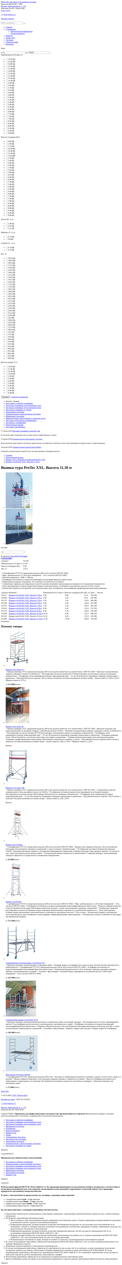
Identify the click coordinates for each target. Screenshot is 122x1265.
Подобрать (6, 397)
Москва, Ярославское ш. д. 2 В (13, 6)
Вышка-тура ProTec (14, 902)
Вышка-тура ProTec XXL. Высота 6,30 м (25, 603)
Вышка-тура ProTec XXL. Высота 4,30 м (25, 598)
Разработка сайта (8, 1099)
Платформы (10, 1129)
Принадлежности (13, 1131)
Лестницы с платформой (16, 423)
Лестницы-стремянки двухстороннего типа (23, 408)
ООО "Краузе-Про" (20, 1095)
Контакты (10, 44)
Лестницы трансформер (15, 427)
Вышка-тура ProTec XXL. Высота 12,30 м (26, 619)
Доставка (9, 40)
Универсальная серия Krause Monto (26, 447)
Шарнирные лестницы (15, 416)
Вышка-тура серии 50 (14, 726)
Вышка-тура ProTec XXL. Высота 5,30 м (25, 600)
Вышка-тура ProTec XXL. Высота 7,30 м (25, 606)
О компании (11, 29)
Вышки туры (11, 1133)
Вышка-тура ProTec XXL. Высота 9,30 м (25, 611)
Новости (9, 36)
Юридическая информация (21, 31)
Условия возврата (17, 34)
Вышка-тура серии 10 (14, 670)
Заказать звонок (7, 19)
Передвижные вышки (14, 425)
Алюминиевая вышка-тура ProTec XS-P (22, 1020)
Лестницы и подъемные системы (22, 2)
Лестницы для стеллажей (16, 1139)
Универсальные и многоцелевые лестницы (23, 414)
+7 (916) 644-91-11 (8, 15)
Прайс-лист (10, 38)
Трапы (8, 1135)
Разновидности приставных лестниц (27, 439)
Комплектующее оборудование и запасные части (26, 418)
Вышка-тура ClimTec (14, 845)
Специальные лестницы (15, 1137)
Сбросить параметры (19, 397)
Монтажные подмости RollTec (18, 1075)
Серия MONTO (15, 556)
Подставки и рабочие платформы (19, 403)
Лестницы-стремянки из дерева (18, 410)
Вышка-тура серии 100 (15, 788)
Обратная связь (12, 42)
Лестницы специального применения (21, 421)
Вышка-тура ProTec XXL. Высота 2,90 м (25, 595)
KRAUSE (5, 2)
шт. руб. (5, 11)
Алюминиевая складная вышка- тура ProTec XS (25, 963)
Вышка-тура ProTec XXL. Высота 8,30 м (25, 608)
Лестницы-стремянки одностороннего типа (23, 406)
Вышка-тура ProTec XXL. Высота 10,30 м (26, 614)
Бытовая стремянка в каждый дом (26, 431)
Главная (9, 27)
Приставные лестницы (15, 412)
